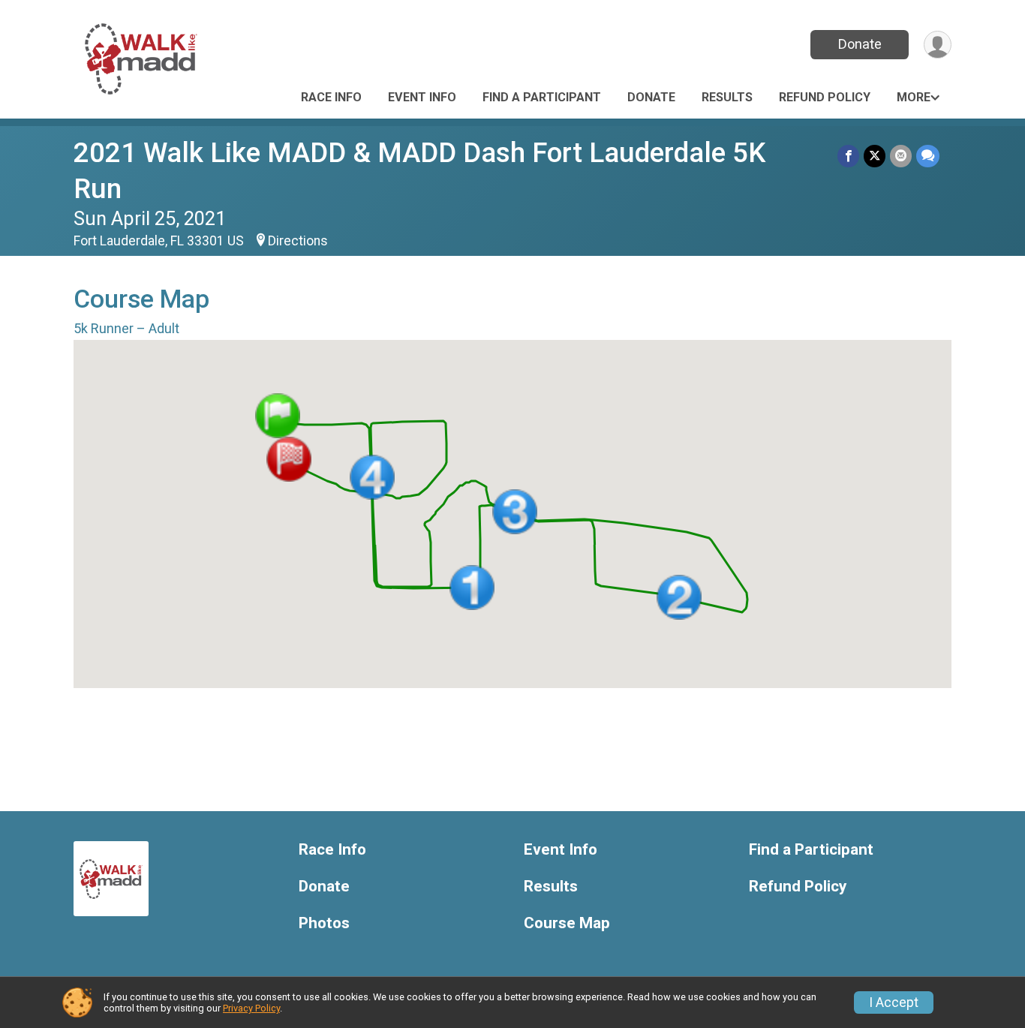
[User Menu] (937, 45)
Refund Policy (824, 97)
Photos (324, 923)
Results (727, 97)
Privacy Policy (251, 1008)
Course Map (567, 923)
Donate (860, 44)
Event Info (422, 97)
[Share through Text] (927, 156)
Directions (298, 240)
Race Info (331, 97)
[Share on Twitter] (874, 156)
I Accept (893, 1002)
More (913, 97)
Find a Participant (541, 97)
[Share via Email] (901, 156)
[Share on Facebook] (848, 156)
